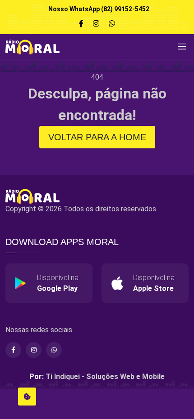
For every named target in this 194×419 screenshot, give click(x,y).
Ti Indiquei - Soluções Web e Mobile (105, 376)
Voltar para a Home (97, 137)
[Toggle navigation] (182, 46)
